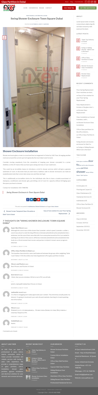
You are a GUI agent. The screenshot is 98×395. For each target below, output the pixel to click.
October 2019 (81, 223)
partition (84, 168)
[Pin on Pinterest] (38, 199)
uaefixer (46, 24)
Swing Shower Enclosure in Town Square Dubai (26, 192)
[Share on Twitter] (31, 199)
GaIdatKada (15, 321)
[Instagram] (89, 1)
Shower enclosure (8, 155)
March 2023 (80, 219)
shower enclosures (56, 171)
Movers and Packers (18, 264)
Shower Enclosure (41, 15)
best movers (15, 275)
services (50, 169)
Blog (71, 2)
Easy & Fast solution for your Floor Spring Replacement (85, 97)
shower (52, 162)
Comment (84, 43)
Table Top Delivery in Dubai (87, 40)
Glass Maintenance (82, 193)
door (52, 206)
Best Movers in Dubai (34, 284)
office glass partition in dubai (54, 256)
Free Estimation (79, 2)
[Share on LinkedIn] (42, 199)
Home (25, 8)
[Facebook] (86, 1)
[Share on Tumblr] (45, 199)
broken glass (80, 186)
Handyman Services (82, 197)
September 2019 (81, 226)
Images (41, 8)
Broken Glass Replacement (85, 74)
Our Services (33, 8)
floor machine (82, 165)
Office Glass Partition (83, 204)
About (66, 2)
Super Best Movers (17, 228)
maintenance (30, 15)
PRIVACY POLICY (41, 389)
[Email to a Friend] (35, 199)
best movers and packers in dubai (39, 240)
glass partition (10, 366)
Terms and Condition (54, 389)
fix (77, 164)
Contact (48, 8)
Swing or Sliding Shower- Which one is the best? (87, 49)
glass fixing (88, 165)
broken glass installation (82, 161)
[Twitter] (92, 1)
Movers (13, 308)
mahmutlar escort (17, 292)
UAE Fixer (54, 155)
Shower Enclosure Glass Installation (87, 66)
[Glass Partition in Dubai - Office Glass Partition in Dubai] (11, 8)
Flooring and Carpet (83, 189)
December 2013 (81, 230)
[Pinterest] (95, 1)
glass (15, 352)
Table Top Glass (84, 175)
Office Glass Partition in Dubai (21, 251)
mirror (21, 352)
